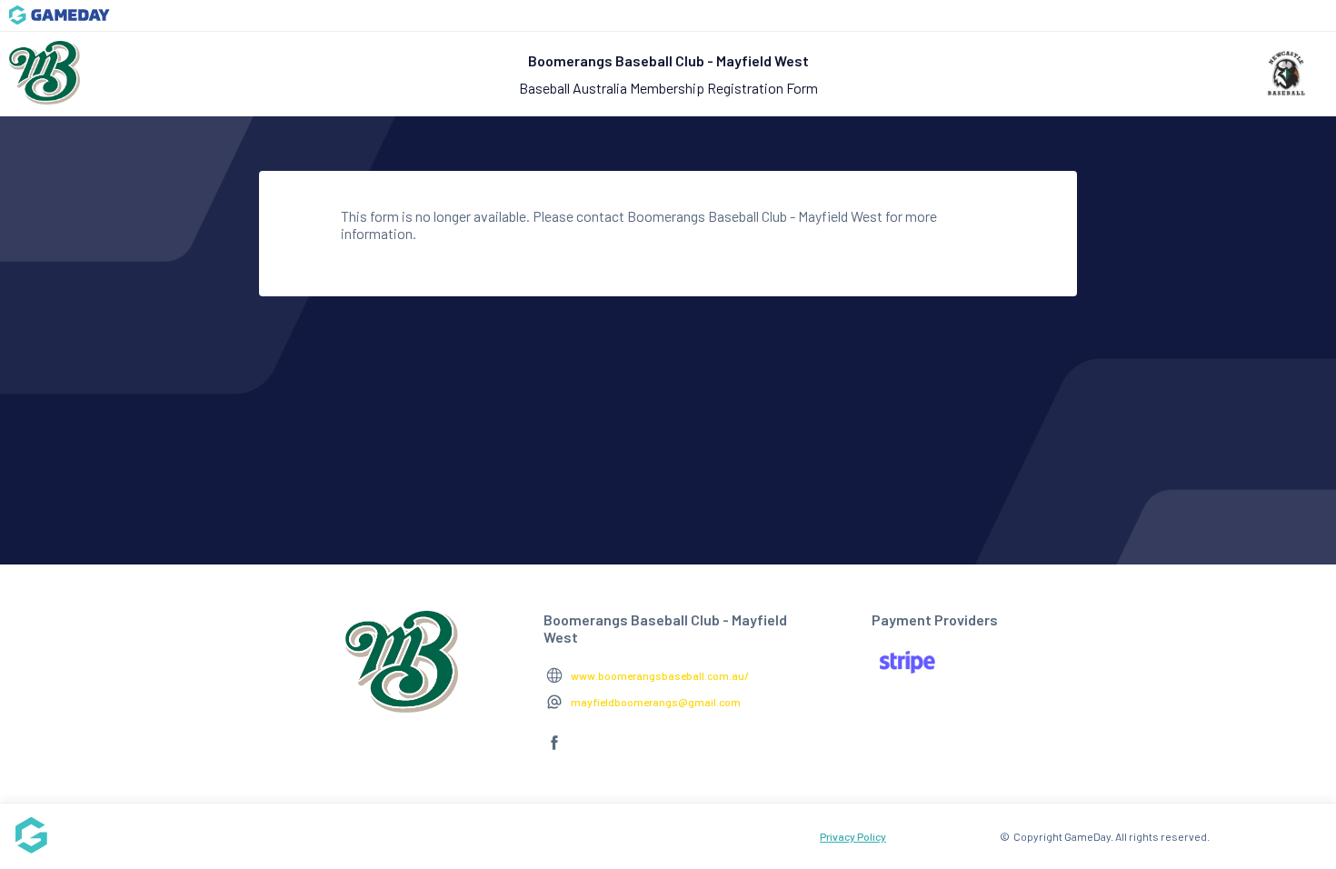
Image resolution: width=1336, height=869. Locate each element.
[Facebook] (554, 749)
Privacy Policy (853, 836)
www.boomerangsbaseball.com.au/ (660, 675)
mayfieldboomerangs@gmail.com (656, 701)
